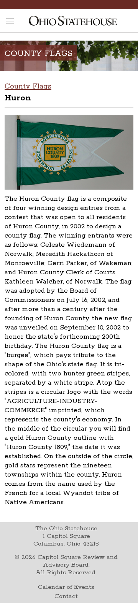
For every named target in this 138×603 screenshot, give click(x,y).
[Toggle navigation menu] (10, 22)
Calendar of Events (66, 587)
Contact (66, 596)
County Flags (28, 86)
